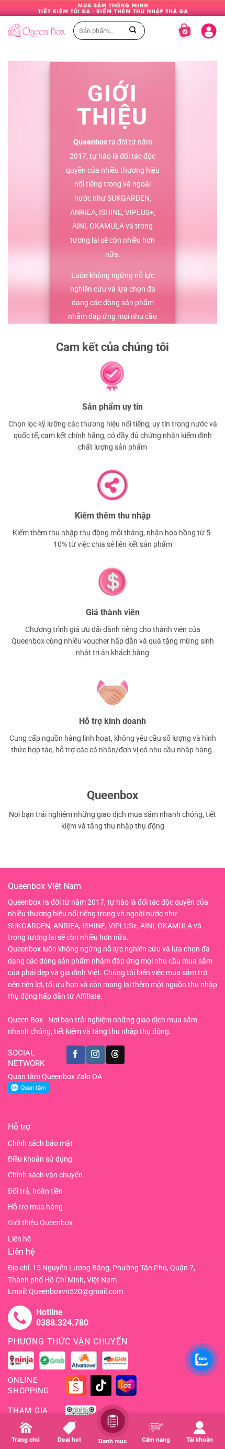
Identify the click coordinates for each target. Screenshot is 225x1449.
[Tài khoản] (208, 28)
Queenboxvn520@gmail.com (76, 1291)
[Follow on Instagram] (95, 1055)
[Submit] (133, 30)
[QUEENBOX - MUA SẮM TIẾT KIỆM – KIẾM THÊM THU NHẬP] (36, 30)
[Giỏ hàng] (184, 30)
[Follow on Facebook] (75, 1055)
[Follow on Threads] (115, 1055)
